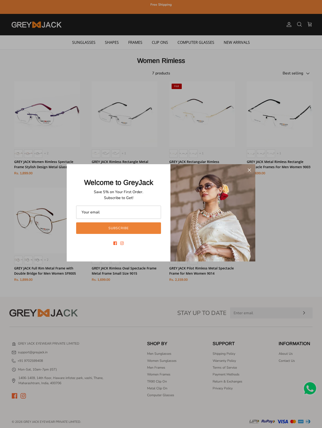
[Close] (249, 170)
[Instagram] (122, 243)
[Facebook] (115, 243)
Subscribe (118, 228)
